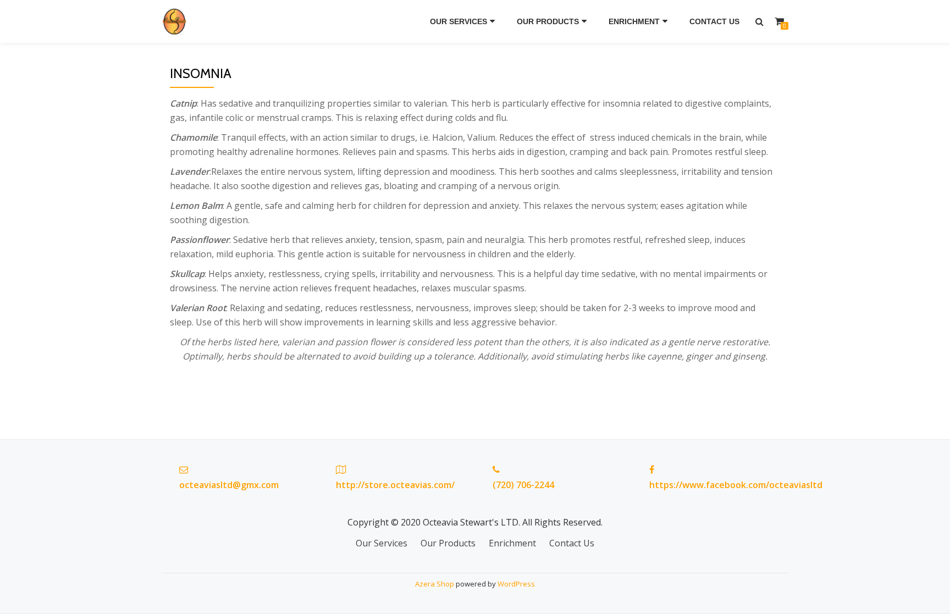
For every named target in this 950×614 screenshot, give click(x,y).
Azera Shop (434, 584)
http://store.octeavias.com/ (395, 485)
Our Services (458, 21)
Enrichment (634, 21)
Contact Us (714, 21)
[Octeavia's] (177, 21)
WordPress (516, 584)
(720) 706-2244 (523, 485)
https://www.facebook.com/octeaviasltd (735, 485)
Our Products (548, 21)
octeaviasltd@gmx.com (229, 485)
